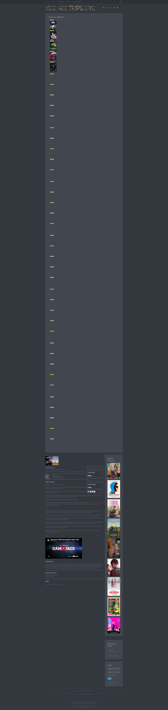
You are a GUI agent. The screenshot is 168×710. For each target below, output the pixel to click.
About (78, 690)
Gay (88, 468)
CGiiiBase (61, 1)
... (108, 653)
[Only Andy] (53, 412)
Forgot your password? (112, 681)
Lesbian (91, 468)
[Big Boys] (53, 390)
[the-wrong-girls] (113, 606)
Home (48, 1)
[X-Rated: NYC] (53, 348)
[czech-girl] (113, 508)
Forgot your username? (112, 683)
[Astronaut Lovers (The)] (53, 304)
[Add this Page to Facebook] (88, 491)
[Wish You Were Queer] (53, 164)
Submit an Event (111, 651)
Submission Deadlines (113, 655)
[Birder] (53, 261)
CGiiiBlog (68, 1)
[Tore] (53, 132)
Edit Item (47, 455)
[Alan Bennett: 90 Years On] (53, 433)
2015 (84, 471)
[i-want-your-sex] (113, 625)
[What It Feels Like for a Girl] (53, 153)
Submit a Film (111, 649)
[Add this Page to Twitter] (92, 491)
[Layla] (53, 240)
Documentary (79, 471)
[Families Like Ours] (53, 228)
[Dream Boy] (53, 422)
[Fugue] (53, 443)
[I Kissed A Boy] (53, 218)
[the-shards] (113, 470)
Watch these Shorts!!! (93, 694)
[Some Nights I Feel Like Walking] (53, 336)
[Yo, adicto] (53, 174)
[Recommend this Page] (94, 491)
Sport (89, 479)
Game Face (50, 467)
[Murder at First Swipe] (53, 121)
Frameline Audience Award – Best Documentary (65, 471)
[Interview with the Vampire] (53, 35)
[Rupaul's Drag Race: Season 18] (53, 79)
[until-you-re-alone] (113, 547)
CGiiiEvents (54, 1)
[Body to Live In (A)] (53, 282)
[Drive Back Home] (53, 294)
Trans (95, 468)
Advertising (88, 690)
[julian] (113, 567)
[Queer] (53, 315)
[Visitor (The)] (53, 197)
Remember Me (110, 675)
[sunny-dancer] (113, 527)
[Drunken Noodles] (53, 46)
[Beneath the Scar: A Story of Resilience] (53, 143)
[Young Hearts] (53, 186)
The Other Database (77, 1)
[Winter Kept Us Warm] (53, 272)
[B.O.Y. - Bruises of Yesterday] (53, 251)
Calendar (83, 690)
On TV (100, 694)
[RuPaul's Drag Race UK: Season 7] (53, 89)
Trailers (85, 694)
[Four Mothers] (53, 379)
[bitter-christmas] (113, 488)
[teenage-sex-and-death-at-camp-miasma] (113, 586)
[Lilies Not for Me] (53, 325)
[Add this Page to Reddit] (90, 491)
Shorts (81, 694)
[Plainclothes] (53, 67)
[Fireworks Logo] (70, 8)
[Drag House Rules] (53, 358)
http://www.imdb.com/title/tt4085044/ (53, 584)
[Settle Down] (53, 369)
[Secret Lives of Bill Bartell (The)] (53, 25)
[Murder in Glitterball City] (53, 56)
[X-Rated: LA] (53, 110)
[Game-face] (48, 460)
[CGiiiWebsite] (110, 7)
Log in (109, 678)
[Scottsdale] (53, 401)
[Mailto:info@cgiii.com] (117, 7)
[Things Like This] (53, 100)
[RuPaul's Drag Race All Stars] (53, 207)
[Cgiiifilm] (103, 7)
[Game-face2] (55, 460)
